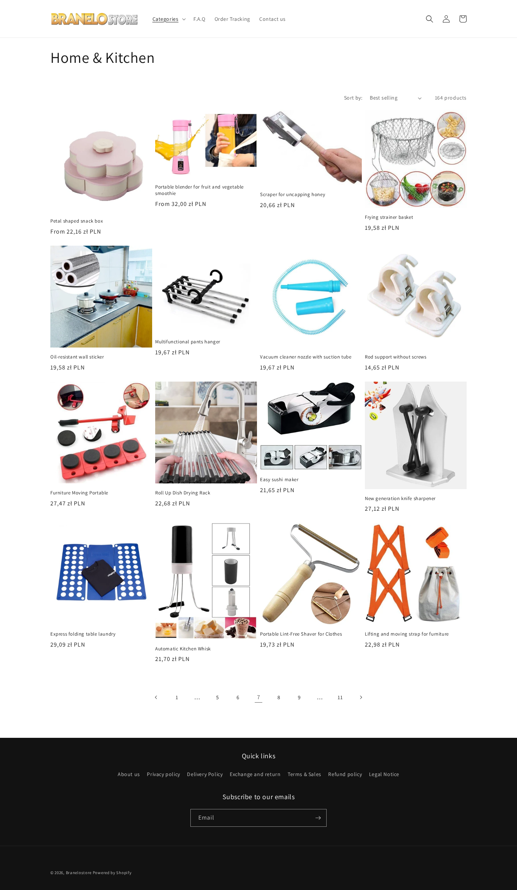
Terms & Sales (304, 774)
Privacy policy (163, 774)
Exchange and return (255, 774)
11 (340, 697)
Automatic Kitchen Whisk (183, 649)
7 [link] (258, 697)
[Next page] (360, 697)
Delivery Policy (205, 774)
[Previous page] (156, 697)
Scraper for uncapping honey (292, 195)
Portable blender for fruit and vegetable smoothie (199, 190)
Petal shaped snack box (76, 221)
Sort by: (353, 97)
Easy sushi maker (279, 480)
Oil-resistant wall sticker (77, 357)
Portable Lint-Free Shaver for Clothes (301, 634)
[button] (168, 19)
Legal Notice (384, 774)
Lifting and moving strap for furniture (407, 634)
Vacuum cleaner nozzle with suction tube (305, 357)
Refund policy (345, 774)
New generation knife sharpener (400, 499)
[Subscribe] (318, 818)
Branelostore (79, 872)
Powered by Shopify (112, 872)
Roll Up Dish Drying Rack (182, 493)
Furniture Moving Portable (79, 493)
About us (129, 774)
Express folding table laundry (82, 634)
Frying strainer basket (389, 217)
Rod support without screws (396, 357)
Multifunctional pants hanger (187, 342)
